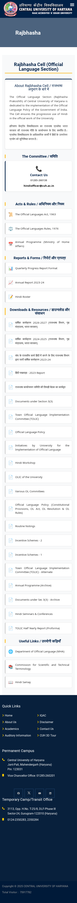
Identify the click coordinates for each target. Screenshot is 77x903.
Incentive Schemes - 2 (25, 540)
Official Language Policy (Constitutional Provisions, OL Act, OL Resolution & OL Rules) (38, 508)
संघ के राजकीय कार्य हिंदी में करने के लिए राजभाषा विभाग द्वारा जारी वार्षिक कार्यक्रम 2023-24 (38, 357)
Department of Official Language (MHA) (36, 651)
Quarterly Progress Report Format (32, 268)
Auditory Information (18, 735)
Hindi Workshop (21, 462)
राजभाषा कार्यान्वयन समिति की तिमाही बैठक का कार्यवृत (36, 387)
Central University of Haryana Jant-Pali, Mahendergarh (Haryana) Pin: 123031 (30, 764)
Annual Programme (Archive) (29, 585)
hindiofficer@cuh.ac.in (39, 185)
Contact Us (47, 729)
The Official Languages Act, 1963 (32, 214)
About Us (10, 722)
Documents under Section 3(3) (30, 401)
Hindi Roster (19, 296)
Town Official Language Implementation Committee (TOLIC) (38, 417)
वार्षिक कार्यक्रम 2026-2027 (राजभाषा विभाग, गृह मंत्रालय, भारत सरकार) (38, 324)
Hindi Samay (19, 682)
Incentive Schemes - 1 (25, 554)
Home (8, 715)
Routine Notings (21, 526)
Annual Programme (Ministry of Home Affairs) (38, 244)
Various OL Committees (26, 491)
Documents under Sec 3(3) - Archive (34, 599)
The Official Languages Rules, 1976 (33, 228)
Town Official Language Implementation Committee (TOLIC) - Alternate (38, 570)
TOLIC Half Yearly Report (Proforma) (34, 628)
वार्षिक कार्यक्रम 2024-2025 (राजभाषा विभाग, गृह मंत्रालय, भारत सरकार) (38, 341)
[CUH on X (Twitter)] (29, 793)
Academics (12, 729)
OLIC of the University (25, 477)
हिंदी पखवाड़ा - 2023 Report (26, 372)
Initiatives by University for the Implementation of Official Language (38, 447)
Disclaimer (46, 722)
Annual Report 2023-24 (26, 282)
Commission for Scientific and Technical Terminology (38, 667)
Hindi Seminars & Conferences (30, 614)
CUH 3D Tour (48, 735)
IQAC (43, 715)
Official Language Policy (26, 432)
